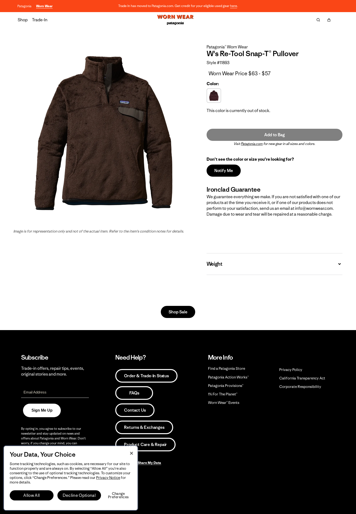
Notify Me (223, 170)
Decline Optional (79, 495)
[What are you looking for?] (318, 20)
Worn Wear (44, 6)
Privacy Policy (290, 369)
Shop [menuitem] (23, 20)
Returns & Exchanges (144, 427)
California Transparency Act (302, 378)
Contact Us (135, 410)
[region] (71, 478)
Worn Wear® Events (223, 402)
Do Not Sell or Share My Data (138, 463)
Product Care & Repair (145, 444)
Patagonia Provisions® (225, 385)
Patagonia (24, 6)
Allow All (31, 495)
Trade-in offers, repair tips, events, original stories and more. (52, 371)
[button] (329, 20)
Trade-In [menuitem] (39, 20)
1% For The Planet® (222, 394)
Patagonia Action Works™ (228, 377)
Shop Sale (178, 312)
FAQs (134, 393)
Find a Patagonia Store (226, 368)
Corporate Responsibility (300, 386)
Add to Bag (274, 134)
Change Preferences (118, 495)
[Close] (131, 453)
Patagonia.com (252, 144)
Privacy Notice (108, 477)
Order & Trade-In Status (146, 375)
